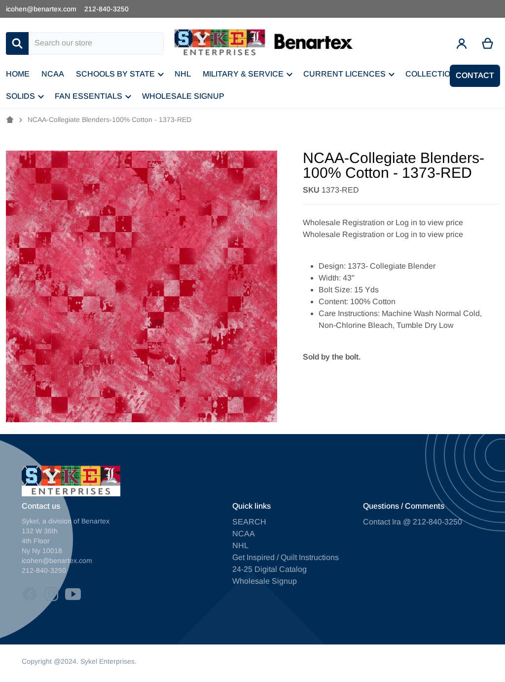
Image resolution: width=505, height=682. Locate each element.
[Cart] (488, 43)
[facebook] (29, 594)
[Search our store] (17, 43)
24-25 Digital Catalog (269, 569)
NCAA (243, 533)
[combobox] (96, 43)
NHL (240, 545)
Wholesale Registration (344, 222)
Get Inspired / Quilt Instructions (285, 557)
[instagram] (51, 594)
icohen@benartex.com (41, 9)
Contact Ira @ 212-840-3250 (412, 522)
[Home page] (10, 120)
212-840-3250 (106, 9)
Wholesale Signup (264, 581)
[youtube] (73, 594)
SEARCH (249, 522)
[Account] (462, 43)
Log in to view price (429, 222)
